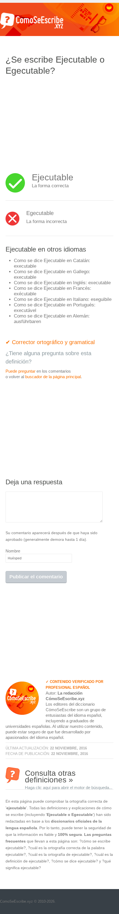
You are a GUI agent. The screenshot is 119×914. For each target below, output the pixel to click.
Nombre (13, 551)
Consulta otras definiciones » (68, 776)
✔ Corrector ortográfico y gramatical (50, 342)
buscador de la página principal (53, 376)
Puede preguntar (20, 371)
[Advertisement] (52, 120)
